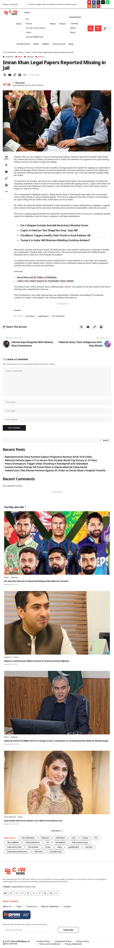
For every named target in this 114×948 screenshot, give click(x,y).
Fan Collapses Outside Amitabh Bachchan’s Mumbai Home (54, 225)
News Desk (20, 83)
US (48, 842)
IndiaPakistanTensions (17, 851)
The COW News (58, 316)
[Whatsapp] (108, 2)
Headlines (9, 57)
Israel (47, 847)
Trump (85, 838)
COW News (60, 838)
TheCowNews (13, 842)
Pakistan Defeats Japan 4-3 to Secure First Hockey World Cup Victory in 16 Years (51, 460)
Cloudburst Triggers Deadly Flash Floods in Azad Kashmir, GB (55, 235)
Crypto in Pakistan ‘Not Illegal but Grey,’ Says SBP (49, 230)
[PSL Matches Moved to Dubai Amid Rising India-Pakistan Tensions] (57, 543)
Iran (73, 838)
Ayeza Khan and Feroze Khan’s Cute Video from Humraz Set (33, 820)
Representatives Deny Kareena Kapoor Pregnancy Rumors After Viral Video (48, 456)
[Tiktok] (28, 893)
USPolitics (38, 851)
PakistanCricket (14, 847)
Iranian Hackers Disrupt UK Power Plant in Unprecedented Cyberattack (46, 467)
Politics (41, 57)
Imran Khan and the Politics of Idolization (37, 277)
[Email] (10, 75)
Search (105, 440)
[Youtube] (89, 2)
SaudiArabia (73, 847)
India (59, 847)
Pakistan (30, 57)
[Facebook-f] (94, 2)
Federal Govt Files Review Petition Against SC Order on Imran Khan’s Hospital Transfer (55, 470)
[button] (98, 28)
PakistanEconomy (80, 842)
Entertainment (10, 817)
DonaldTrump (56, 851)
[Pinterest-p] (22, 893)
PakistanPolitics (32, 842)
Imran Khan (30, 316)
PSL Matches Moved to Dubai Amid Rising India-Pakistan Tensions (36, 581)
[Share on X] (5, 75)
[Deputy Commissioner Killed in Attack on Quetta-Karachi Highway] (57, 623)
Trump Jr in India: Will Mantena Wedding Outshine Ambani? (55, 240)
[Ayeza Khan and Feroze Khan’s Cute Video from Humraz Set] (57, 782)
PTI (95, 838)
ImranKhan (60, 842)
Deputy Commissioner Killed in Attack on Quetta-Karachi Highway (36, 660)
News (20, 57)
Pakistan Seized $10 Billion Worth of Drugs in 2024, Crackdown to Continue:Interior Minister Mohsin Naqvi (56, 740)
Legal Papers (43, 316)
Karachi (89, 847)
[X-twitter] (103, 2)
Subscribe (68, 929)
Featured (8, 657)
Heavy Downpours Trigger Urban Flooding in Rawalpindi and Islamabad (46, 463)
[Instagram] (98, 2)
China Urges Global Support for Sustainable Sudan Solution (45, 281)
